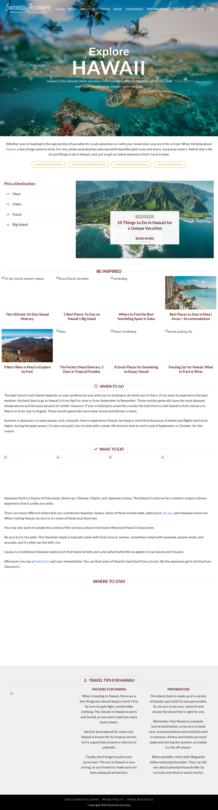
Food (105, 9)
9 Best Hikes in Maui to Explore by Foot (27, 369)
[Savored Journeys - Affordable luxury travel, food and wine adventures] (27, 8)
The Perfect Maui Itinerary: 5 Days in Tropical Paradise (82, 369)
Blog (72, 9)
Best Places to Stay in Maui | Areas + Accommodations (191, 316)
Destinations (158, 9)
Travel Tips (183, 9)
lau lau (168, 513)
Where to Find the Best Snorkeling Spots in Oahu (136, 316)
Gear (200, 9)
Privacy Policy (113, 799)
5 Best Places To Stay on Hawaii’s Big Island (82, 316)
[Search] (212, 9)
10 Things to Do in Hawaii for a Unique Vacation (144, 225)
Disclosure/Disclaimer (82, 799)
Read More (145, 238)
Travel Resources (139, 799)
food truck (41, 561)
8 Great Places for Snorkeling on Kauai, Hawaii (136, 369)
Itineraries (134, 9)
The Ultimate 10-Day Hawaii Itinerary (27, 316)
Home (60, 9)
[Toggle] (8, 194)
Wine (118, 9)
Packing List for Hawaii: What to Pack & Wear (191, 369)
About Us (87, 9)
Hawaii (11, 149)
